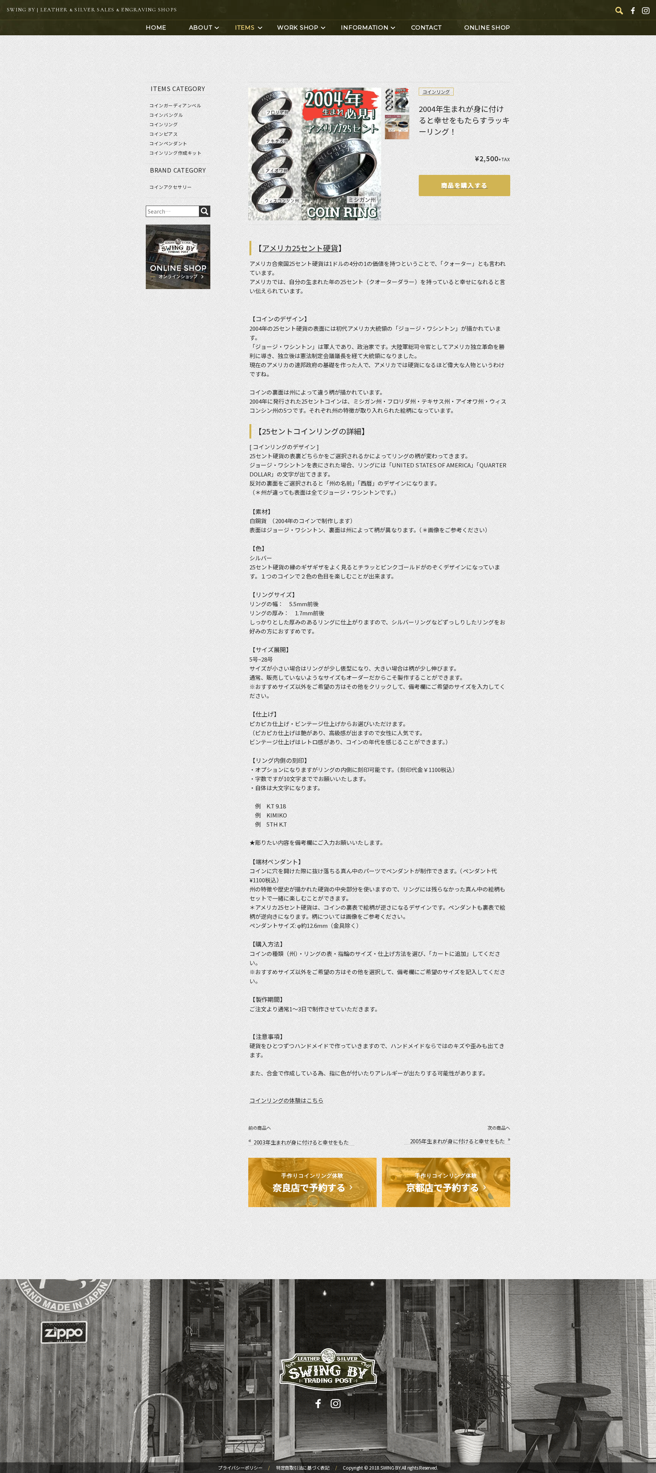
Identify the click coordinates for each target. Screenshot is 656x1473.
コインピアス (163, 134)
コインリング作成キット (175, 153)
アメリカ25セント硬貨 (300, 247)
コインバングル (166, 115)
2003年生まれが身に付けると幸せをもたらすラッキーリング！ (301, 1142)
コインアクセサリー (170, 187)
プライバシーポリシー (240, 1467)
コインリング (436, 91)
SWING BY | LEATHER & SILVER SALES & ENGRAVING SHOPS (92, 9)
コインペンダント (168, 143)
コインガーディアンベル (175, 105)
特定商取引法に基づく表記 (303, 1467)
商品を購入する (464, 185)
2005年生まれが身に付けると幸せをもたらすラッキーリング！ (457, 1141)
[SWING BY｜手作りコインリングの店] (328, 1369)
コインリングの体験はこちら (286, 1100)
